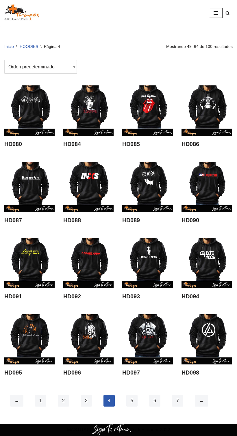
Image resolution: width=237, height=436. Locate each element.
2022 (164, 429)
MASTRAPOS (82, 429)
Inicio (9, 46)
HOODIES (29, 46)
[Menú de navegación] (216, 13)
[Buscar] (227, 13)
